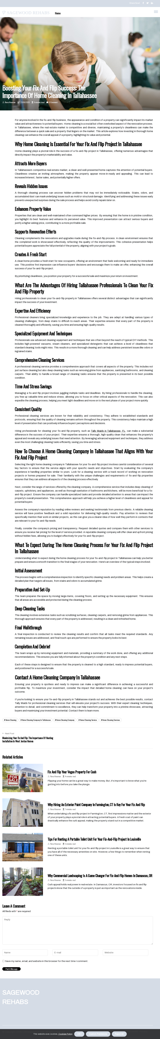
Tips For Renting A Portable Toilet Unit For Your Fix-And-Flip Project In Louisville (94, 839)
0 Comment (53, 102)
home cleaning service (88, 720)
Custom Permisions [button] (98, 1034)
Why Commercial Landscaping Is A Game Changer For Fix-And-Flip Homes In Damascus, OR (100, 875)
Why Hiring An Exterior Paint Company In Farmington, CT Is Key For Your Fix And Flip (96, 804)
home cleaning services (111, 720)
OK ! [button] (79, 1034)
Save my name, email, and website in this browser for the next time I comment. (46, 961)
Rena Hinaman (10, 102)
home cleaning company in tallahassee (36, 720)
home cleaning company (65, 720)
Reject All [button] (119, 1034)
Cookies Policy (65, 1034)
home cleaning (10, 720)
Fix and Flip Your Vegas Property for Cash (72, 771)
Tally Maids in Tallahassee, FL (108, 431)
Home (57, 13)
